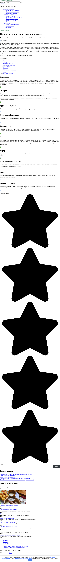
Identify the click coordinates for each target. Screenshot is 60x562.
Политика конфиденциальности (11, 544)
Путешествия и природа (12, 10)
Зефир (4, 69)
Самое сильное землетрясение (8, 477)
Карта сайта (6, 543)
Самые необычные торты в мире (8, 526)
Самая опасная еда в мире (7, 518)
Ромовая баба (6, 66)
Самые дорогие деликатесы (7, 522)
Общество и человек (8, 14)
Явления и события (11, 13)
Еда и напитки (10, 26)
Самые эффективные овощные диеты (10, 535)
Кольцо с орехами (8, 73)
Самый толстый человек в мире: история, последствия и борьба (17, 480)
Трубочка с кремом (8, 63)
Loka (10, 553)
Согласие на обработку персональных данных (15, 546)
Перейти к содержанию (6, 0)
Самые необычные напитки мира (9, 505)
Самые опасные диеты (6, 530)
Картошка (5, 61)
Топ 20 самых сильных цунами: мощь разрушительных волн (16, 474)
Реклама (5, 542)
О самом (2, 3)
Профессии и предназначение (14, 17)
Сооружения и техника (12, 21)
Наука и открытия (11, 20)
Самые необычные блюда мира (8, 509)
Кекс (4, 72)
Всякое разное (7, 27)
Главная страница (4, 30)
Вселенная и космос (8, 9)
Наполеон (5, 68)
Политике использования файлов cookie (22, 558)
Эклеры (5, 62)
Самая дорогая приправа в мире (8, 514)
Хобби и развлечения (8, 23)
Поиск (1, 464)
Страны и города (10, 16)
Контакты (5, 540)
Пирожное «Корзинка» (9, 65)
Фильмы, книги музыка (12, 24)
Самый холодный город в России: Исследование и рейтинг (16, 478)
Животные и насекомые (12, 12)
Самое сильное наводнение (7, 475)
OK (30, 560)
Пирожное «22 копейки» (9, 70)
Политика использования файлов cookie (14, 547)
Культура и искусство (12, 19)
